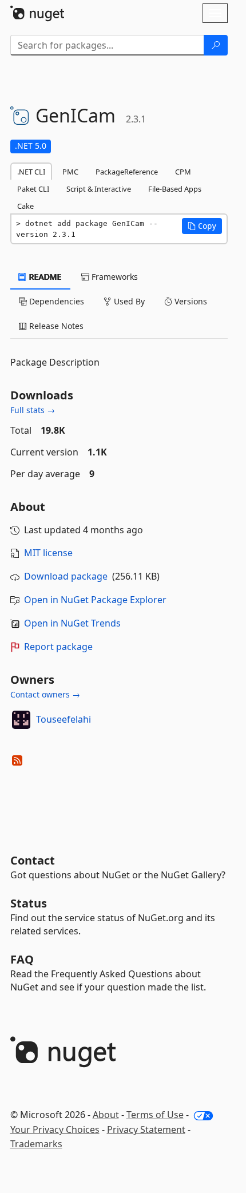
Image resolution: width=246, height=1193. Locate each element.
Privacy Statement (146, 1129)
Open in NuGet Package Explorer (95, 599)
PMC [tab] (70, 172)
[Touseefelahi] (21, 720)
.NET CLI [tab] (31, 172)
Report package (58, 646)
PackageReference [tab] (127, 172)
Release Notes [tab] (55, 325)
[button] (202, 226)
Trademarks (36, 1143)
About (106, 1114)
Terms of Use (155, 1114)
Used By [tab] (128, 301)
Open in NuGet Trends (72, 623)
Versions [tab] (189, 301)
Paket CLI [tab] (33, 189)
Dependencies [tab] (55, 301)
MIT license (48, 552)
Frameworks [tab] (113, 276)
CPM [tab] (183, 172)
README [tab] (44, 276)
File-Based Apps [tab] (174, 189)
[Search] (216, 45)
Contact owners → (45, 694)
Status (28, 903)
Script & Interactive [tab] (98, 189)
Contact (32, 860)
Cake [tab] (25, 206)
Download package (66, 576)
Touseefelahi (63, 719)
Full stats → (32, 410)
